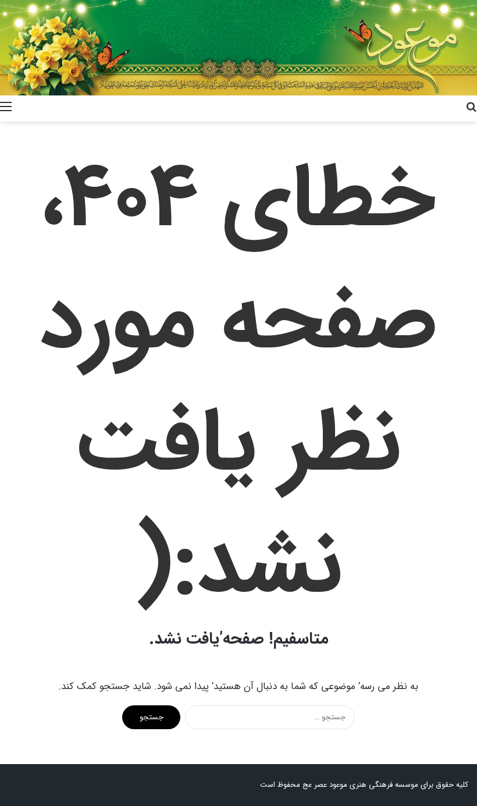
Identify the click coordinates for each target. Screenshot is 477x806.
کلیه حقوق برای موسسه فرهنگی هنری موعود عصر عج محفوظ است (364, 785)
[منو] (6, 107)
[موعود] (238, 47)
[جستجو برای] (471, 107)
